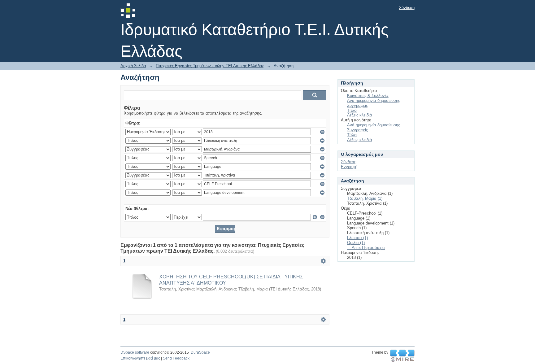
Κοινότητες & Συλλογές (368, 95)
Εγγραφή (349, 166)
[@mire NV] (402, 356)
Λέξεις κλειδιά (359, 115)
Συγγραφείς (357, 105)
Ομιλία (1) (356, 242)
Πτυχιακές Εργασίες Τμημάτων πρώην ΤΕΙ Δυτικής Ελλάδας (210, 65)
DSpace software (134, 352)
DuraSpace (200, 352)
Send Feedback (176, 358)
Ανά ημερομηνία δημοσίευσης (373, 100)
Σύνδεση (407, 7)
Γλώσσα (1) (357, 237)
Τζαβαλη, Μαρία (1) (364, 198)
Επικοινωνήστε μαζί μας (140, 358)
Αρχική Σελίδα (133, 65)
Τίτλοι (352, 110)
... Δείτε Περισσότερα (366, 247)
